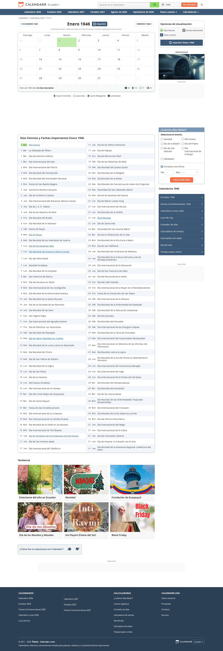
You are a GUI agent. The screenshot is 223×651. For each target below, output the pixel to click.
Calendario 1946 (37, 18)
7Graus (35, 642)
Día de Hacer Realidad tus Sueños (46, 338)
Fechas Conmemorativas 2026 (32, 609)
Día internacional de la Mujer (193, 151)
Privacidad (166, 603)
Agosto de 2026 (119, 11)
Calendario (23, 18)
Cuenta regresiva (121, 603)
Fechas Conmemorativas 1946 (175, 204)
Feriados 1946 (167, 197)
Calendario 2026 (32, 11)
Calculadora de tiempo (172, 231)
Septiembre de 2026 (143, 11)
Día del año (166, 245)
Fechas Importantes (194, 30)
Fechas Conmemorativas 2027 (77, 610)
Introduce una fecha (174, 166)
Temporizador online (171, 251)
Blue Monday (104, 217)
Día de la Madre (172, 143)
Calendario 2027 (76, 11)
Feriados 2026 (54, 11)
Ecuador (53, 4)
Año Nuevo (34, 144)
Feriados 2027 (97, 11)
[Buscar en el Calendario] (154, 4)
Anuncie (165, 615)
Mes (178, 172)
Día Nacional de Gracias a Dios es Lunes (49, 251)
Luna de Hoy (166, 217)
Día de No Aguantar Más (41, 245)
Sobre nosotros (168, 598)
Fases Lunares (170, 35)
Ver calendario (189, 4)
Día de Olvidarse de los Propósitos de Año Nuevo (53, 435)
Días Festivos (169, 30)
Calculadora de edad (171, 238)
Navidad (168, 139)
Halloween (169, 158)
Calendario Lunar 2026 (172, 210)
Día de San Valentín (169, 150)
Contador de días (169, 224)
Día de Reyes (35, 234)
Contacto (165, 609)
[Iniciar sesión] (201, 4)
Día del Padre (191, 143)
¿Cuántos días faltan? (173, 129)
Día (163, 172)
